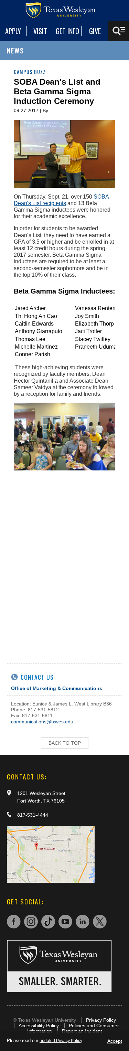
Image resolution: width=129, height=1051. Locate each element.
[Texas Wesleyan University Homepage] (64, 10)
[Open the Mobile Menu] (118, 31)
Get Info (67, 31)
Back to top (65, 743)
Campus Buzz (30, 71)
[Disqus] (64, 563)
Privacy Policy (101, 1020)
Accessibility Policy (39, 1025)
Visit (40, 31)
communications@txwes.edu (42, 721)
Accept (114, 1041)
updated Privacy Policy (61, 1041)
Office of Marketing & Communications (56, 688)
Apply (13, 31)
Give (95, 31)
